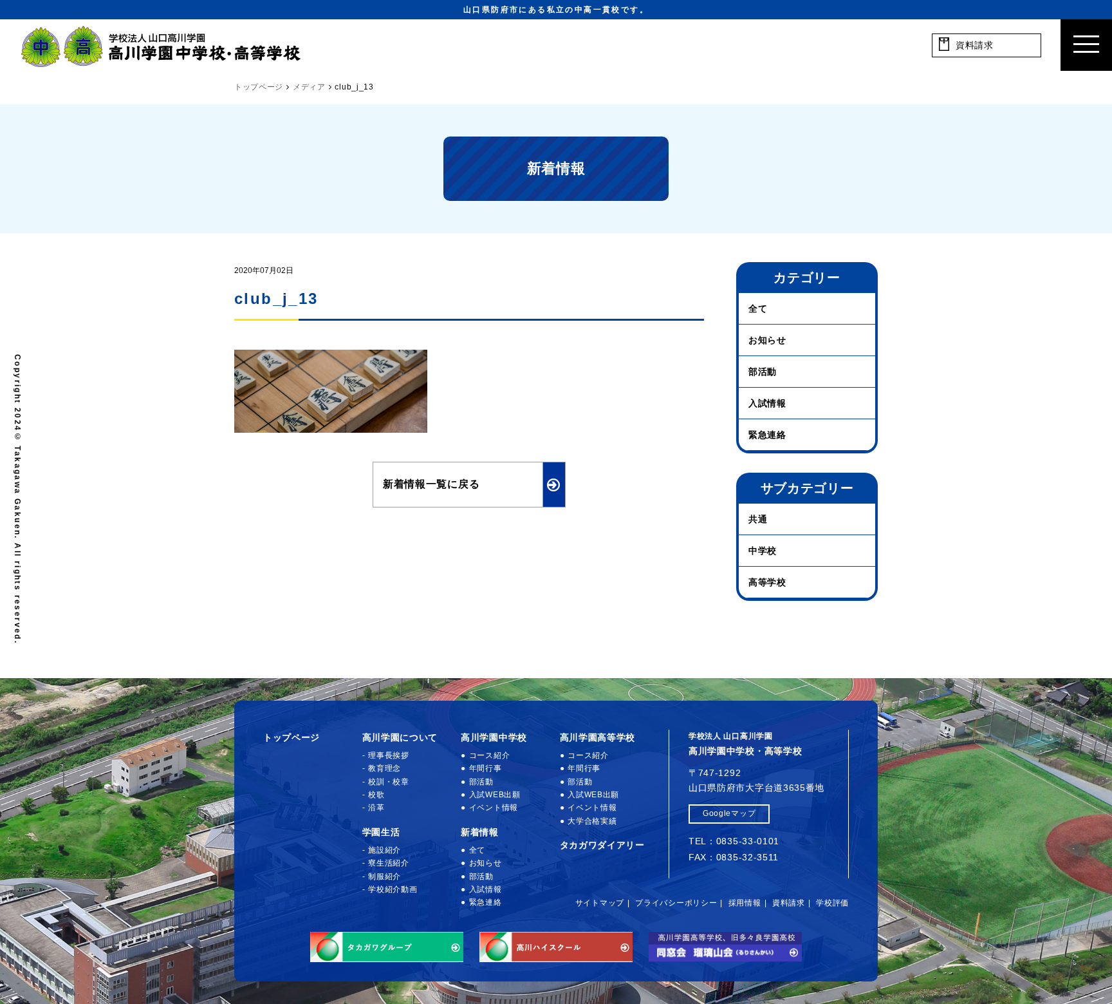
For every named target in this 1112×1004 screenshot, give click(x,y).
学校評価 (832, 902)
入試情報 (767, 403)
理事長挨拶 (388, 755)
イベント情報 (493, 807)
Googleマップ (729, 813)
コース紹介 (489, 755)
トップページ (291, 737)
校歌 (376, 794)
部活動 (762, 371)
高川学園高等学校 (598, 737)
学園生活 (381, 832)
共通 (757, 519)
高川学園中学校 (494, 737)
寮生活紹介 (388, 862)
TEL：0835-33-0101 (734, 841)
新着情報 (480, 832)
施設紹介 (384, 850)
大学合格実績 (592, 821)
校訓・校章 (388, 781)
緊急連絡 (767, 435)
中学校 (762, 550)
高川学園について (400, 737)
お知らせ (767, 340)
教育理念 (384, 768)
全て (757, 308)
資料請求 (788, 902)
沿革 (376, 807)
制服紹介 (384, 876)
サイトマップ (599, 902)
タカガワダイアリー (602, 845)
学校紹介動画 (392, 889)
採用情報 (744, 902)
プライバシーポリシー (676, 902)
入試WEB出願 (495, 794)
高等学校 (767, 582)
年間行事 (485, 768)
